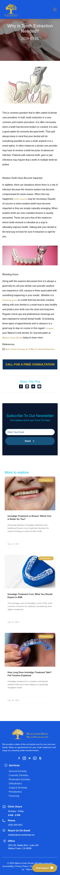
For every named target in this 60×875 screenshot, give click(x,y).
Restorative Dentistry (19, 779)
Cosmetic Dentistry (18, 775)
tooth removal (20, 199)
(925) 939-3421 (15, 825)
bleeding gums (9, 300)
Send (28, 441)
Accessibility (8, 866)
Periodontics (15, 792)
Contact (49, 328)
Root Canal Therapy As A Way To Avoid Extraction (30, 349)
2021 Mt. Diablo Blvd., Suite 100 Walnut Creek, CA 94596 (23, 847)
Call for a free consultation (30, 364)
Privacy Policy (21, 866)
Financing (14, 796)
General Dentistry (18, 771)
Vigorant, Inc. (32, 869)
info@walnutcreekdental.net (21, 835)
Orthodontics (15, 783)
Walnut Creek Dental (12, 337)
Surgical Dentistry (18, 787)
